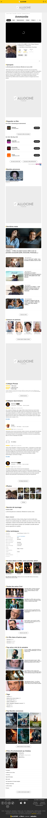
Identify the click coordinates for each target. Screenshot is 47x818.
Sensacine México (39, 805)
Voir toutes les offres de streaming (23, 134)
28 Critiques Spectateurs (23, 481)
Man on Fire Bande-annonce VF (35, 742)
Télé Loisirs (13, 385)
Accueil (7, 13)
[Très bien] (8, 385)
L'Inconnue (8, 774)
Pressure (7, 788)
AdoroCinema (42, 803)
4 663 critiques (19, 426)
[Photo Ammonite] (11, 493)
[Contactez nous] (7, 806)
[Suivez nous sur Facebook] (2, 803)
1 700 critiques (19, 464)
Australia (19, 573)
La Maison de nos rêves (10, 772)
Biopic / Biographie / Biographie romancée (16, 703)
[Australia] (19, 567)
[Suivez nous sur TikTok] (12, 803)
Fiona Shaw (34, 47)
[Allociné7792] (8, 463)
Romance (37, 44)
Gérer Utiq (34, 812)
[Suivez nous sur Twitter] (6, 803)
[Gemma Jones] (37, 326)
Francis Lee (21, 45)
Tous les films (14, 13)
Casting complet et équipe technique (23, 339)
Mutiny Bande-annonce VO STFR (11, 726)
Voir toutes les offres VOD (15, 161)
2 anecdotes (19, 545)
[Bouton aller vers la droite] (40, 20)
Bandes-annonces (13, 169)
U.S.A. (28, 533)
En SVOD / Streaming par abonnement (16, 123)
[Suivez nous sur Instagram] (9, 803)
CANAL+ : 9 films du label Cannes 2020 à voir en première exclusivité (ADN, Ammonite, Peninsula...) (22, 251)
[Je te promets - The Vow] (10, 567)
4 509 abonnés (13, 405)
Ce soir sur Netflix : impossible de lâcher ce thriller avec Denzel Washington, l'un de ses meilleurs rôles (32, 650)
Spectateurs (25, 49)
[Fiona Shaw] (28, 326)
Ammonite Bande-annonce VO (12, 181)
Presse (20, 49)
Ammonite (10, 639)
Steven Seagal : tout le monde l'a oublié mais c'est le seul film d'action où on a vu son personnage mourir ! (32, 621)
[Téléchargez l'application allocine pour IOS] (21, 802)
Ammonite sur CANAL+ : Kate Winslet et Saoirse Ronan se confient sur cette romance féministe (32, 288)
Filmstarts (35, 802)
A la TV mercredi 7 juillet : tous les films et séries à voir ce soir (32, 260)
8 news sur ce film (23, 314)
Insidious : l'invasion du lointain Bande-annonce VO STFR (23, 742)
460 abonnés (13, 426)
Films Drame (19, 13)
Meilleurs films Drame (34, 576)
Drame (33, 44)
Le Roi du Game (9, 785)
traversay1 (13, 403)
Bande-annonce (21, 757)
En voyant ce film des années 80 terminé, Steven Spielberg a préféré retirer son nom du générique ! (32, 610)
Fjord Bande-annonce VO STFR (23, 726)
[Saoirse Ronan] (19, 326)
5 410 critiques (19, 405)
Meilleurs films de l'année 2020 (23, 576)
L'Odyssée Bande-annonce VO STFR (11, 742)
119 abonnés (13, 464)
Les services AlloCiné (28, 812)
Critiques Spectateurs (14, 401)
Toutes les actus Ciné (23, 632)
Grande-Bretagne (20, 533)
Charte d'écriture (21, 812)
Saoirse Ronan (28, 47)
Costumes (9, 696)
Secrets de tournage (13, 507)
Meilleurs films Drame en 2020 (11, 577)
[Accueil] (22, 1)
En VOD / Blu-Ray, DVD (12, 137)
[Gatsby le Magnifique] (37, 567)
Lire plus (8, 419)
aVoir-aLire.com (14, 387)
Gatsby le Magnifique (37, 573)
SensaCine (42, 802)
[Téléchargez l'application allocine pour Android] (25, 802)
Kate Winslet (22, 47)
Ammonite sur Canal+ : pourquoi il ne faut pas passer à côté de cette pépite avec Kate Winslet (32, 275)
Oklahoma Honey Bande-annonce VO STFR (35, 726)
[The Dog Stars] (11, 760)
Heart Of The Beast (9, 776)
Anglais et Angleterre (12, 701)
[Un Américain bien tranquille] (28, 567)
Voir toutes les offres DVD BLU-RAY (30, 161)
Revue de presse (37, 391)
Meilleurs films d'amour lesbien (14, 698)
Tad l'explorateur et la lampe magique (13, 781)
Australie (25, 533)
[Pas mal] (8, 388)
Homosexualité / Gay (12, 699)
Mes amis (31, 49)
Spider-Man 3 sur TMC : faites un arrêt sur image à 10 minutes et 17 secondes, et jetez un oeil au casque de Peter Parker (32, 600)
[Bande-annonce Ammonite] (11, 50)
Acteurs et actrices (13, 320)
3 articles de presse (23, 395)
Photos (9, 486)
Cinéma (10, 13)
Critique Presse (12, 384)
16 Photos (23, 502)
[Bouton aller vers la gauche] (38, 20)
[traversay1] (8, 404)
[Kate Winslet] (10, 326)
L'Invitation (8, 770)
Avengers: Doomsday (10, 783)
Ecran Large (13, 388)
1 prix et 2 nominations (21, 536)
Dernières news (12, 226)
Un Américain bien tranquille (30, 573)
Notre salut (8, 779)
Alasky (12, 425)
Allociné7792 (14, 462)
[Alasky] (8, 426)
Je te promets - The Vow (11, 573)
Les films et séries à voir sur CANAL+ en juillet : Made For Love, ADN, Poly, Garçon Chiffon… (32, 302)
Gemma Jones (37, 332)
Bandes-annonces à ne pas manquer (23, 746)
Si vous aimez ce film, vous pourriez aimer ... (23, 561)
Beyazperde (35, 803)
